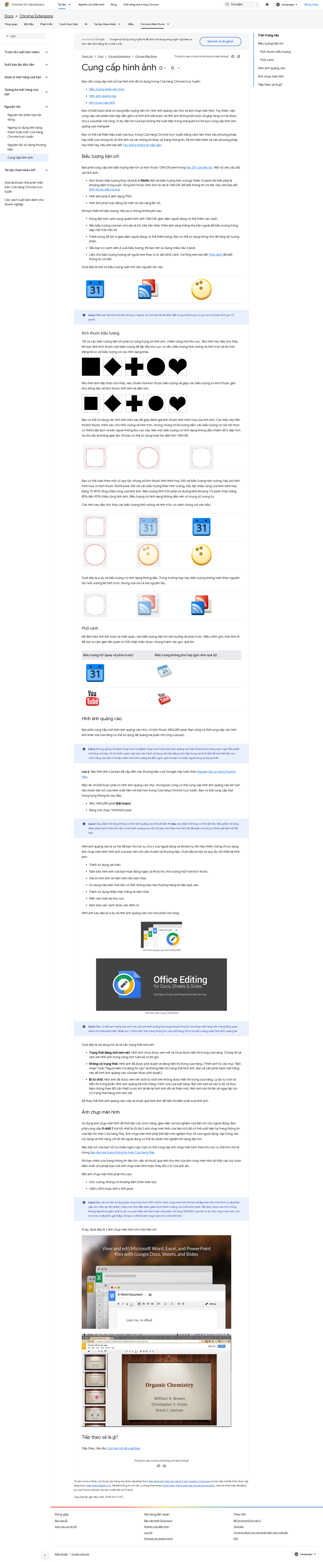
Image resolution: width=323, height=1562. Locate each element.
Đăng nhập (311, 4)
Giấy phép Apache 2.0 (98, 1485)
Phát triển (46, 24)
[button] (22, 52)
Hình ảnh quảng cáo (102, 96)
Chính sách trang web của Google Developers (188, 1485)
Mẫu (131, 24)
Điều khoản (61, 1554)
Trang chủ (87, 56)
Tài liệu (62, 4)
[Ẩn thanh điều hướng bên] (45, 1555)
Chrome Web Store (152, 24)
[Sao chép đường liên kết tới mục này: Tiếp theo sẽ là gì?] (121, 1437)
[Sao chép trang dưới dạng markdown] (173, 68)
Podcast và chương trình (158, 1538)
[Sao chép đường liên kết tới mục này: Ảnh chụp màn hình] (123, 1112)
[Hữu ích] (233, 56)
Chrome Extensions (36, 16)
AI (86, 24)
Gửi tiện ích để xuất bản (124, 1448)
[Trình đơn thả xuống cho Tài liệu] (70, 4)
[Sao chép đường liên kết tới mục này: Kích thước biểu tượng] (123, 333)
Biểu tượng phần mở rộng (106, 89)
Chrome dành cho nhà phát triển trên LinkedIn (261, 1532)
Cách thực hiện (68, 24)
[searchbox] (25, 36)
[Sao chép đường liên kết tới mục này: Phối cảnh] (102, 628)
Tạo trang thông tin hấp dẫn (142, 145)
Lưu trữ (148, 1532)
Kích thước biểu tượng (104, 190)
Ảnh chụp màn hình (102, 103)
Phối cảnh (215, 255)
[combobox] (242, 4)
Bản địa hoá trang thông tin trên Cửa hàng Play (122, 1152)
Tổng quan (10, 24)
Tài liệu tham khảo (105, 24)
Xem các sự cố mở (66, 1526)
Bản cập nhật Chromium (158, 1520)
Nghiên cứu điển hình (91, 4)
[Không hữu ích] (238, 56)
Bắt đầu (29, 24)
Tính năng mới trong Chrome (141, 4)
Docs (8, 16)
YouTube (239, 1526)
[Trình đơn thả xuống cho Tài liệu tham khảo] (120, 24)
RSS (236, 1538)
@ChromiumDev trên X (247, 1520)
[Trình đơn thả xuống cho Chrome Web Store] (169, 24)
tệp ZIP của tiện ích (199, 167)
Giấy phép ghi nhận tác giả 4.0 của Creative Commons (179, 1481)
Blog (114, 4)
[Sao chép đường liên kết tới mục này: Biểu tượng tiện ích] (123, 156)
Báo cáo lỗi (61, 1520)
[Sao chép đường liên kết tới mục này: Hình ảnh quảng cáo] (125, 719)
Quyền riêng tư (80, 1554)
